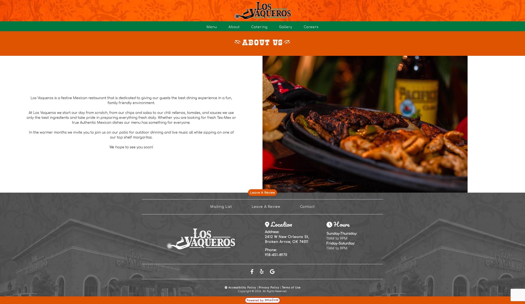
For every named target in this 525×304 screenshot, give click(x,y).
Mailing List (221, 207)
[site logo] (262, 10)
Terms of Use (291, 287)
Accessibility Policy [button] (241, 287)
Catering (259, 27)
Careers (311, 27)
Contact (307, 207)
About (234, 27)
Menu (212, 27)
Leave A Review (262, 192)
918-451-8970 (276, 255)
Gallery (285, 27)
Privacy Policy (269, 287)
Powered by (256, 300)
